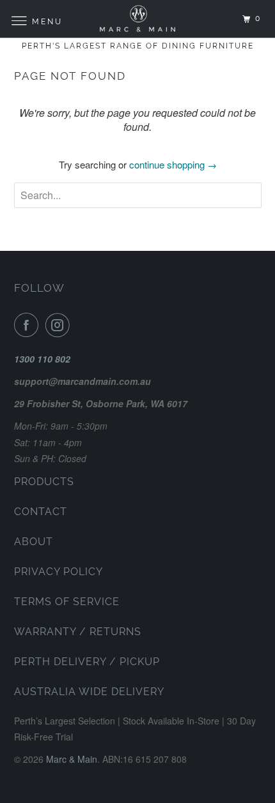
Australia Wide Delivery (89, 692)
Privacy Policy (58, 572)
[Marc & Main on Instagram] (60, 325)
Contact (40, 512)
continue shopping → (173, 164)
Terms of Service (67, 602)
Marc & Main (71, 759)
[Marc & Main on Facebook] (28, 325)
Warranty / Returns (77, 632)
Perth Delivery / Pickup (87, 662)
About (33, 542)
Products (44, 482)
